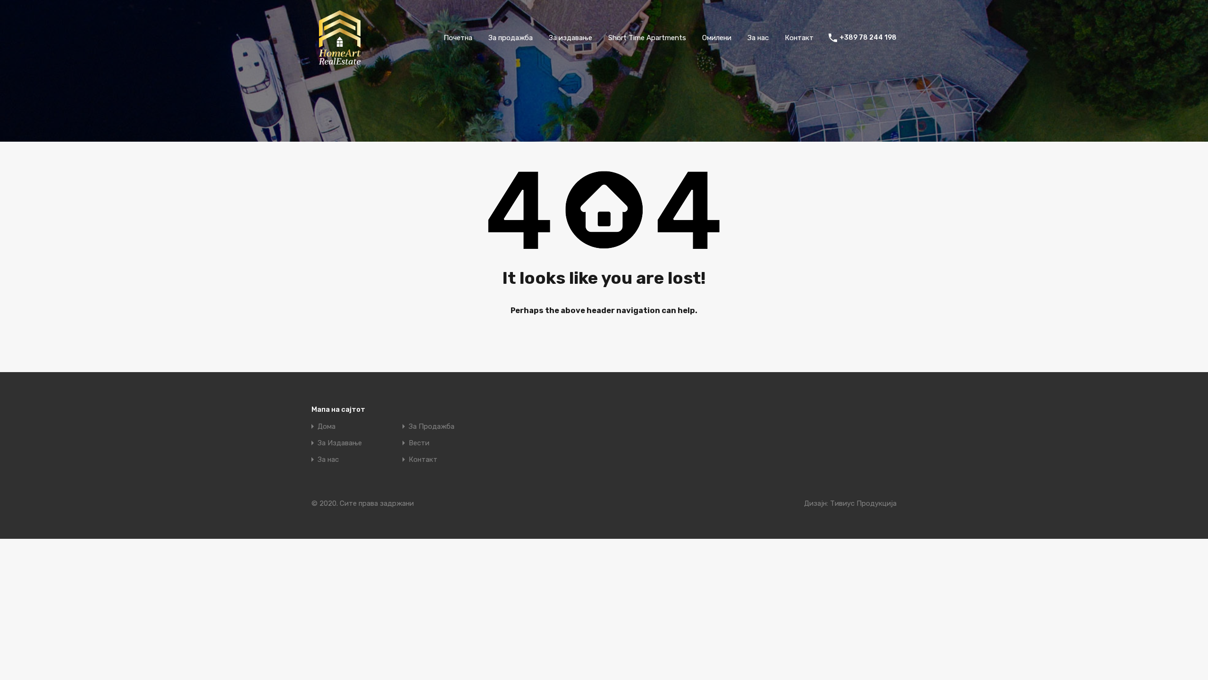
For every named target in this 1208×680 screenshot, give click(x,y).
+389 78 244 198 (868, 38)
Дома (327, 426)
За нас (758, 38)
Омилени (716, 38)
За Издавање (340, 443)
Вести (419, 443)
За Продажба (431, 426)
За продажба (510, 38)
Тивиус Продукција (863, 503)
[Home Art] (339, 62)
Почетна (458, 38)
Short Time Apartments (647, 38)
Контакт (799, 38)
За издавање (570, 38)
